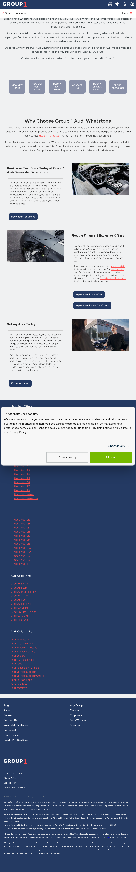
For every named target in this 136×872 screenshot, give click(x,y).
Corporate (76, 715)
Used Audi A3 (22, 470)
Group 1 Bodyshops (118, 86)
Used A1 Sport (19, 587)
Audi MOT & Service (22, 659)
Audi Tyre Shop (19, 683)
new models (118, 266)
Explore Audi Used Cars (89, 294)
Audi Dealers (18, 655)
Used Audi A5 (22, 478)
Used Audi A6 (22, 482)
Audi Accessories (21, 639)
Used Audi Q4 (22, 527)
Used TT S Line (19, 619)
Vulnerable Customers (17, 725)
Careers (8, 715)
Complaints (10, 730)
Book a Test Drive (57, 87)
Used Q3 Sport (19, 607)
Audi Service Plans (21, 679)
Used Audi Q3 (22, 523)
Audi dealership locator (113, 278)
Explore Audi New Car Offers (92, 305)
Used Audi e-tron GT (26, 498)
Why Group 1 (77, 705)
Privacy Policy (10, 778)
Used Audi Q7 (22, 539)
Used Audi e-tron (24, 494)
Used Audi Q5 (22, 531)
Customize (65, 457)
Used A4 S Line (20, 595)
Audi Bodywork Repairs (24, 647)
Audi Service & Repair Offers (27, 675)
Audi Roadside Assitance (25, 667)
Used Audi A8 (22, 490)
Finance (74, 710)
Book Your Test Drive (23, 216)
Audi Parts (16, 663)
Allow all (111, 457)
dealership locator (49, 135)
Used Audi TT (22, 563)
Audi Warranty (19, 687)
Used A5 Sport (19, 599)
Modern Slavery (12, 735)
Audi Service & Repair (23, 671)
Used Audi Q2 (22, 519)
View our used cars (37, 87)
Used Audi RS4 (23, 551)
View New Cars (17, 86)
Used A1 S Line (19, 583)
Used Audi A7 (22, 486)
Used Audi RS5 (23, 555)
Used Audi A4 (22, 474)
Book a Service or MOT (97, 87)
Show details (116, 445)
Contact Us (77, 86)
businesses (117, 269)
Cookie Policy (10, 783)
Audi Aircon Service (22, 643)
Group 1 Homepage (16, 13)
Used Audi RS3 (23, 547)
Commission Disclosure (14, 788)
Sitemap (75, 725)
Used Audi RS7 (22, 559)
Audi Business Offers (23, 651)
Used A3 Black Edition (23, 591)
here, (78, 802)
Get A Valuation (20, 383)
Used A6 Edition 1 (21, 603)
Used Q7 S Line (20, 615)
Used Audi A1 (21, 466)
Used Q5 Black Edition (23, 611)
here (108, 837)
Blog (6, 705)
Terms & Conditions (13, 773)
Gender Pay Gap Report (17, 739)
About (7, 710)
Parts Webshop (78, 720)
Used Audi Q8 (22, 543)
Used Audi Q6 (22, 535)
